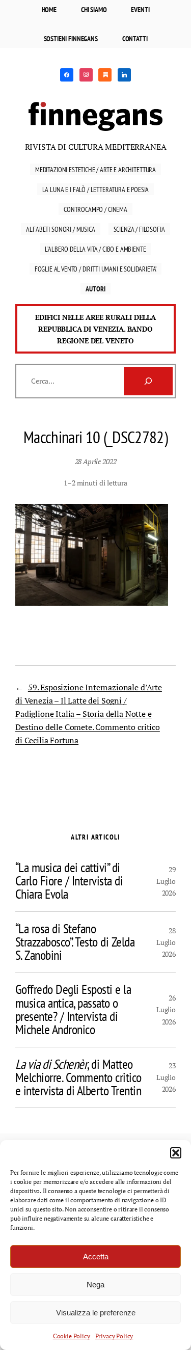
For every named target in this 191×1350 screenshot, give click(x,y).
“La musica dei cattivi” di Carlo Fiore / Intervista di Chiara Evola (69, 881)
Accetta (95, 1256)
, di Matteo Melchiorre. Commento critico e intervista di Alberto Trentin (78, 1078)
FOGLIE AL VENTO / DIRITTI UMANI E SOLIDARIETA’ (96, 269)
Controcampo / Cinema (95, 209)
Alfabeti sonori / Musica (60, 229)
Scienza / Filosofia (139, 229)
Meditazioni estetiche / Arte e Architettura (95, 169)
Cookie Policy (71, 1336)
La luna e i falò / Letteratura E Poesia (95, 189)
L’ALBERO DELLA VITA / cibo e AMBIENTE (95, 249)
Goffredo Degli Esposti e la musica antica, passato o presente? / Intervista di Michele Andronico (73, 1009)
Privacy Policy (114, 1336)
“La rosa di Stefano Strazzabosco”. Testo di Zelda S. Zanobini (74, 942)
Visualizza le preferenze (95, 1312)
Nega (95, 1284)
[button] (176, 1153)
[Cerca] (148, 381)
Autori (95, 288)
